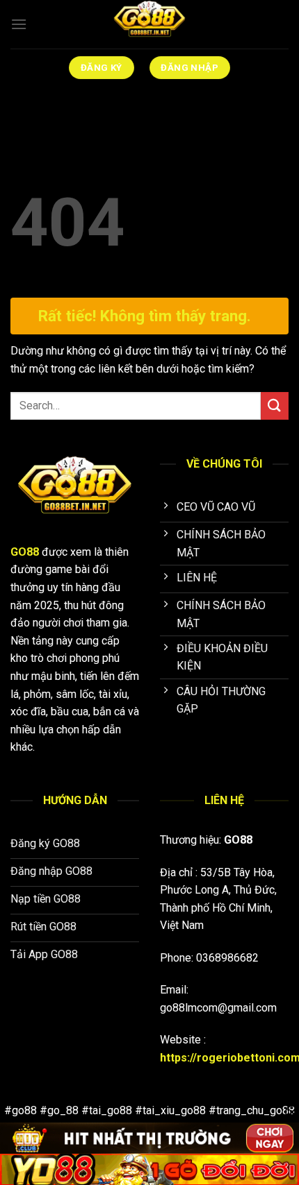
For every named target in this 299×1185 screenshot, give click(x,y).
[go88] (149, 24)
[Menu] (18, 24)
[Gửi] (275, 405)
